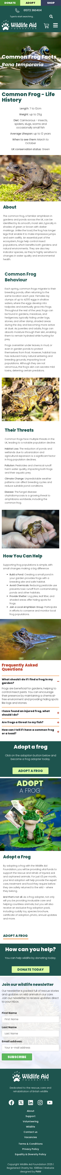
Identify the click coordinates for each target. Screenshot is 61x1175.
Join (12, 607)
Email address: (12, 1041)
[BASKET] (46, 25)
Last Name (9, 1027)
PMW (38, 1171)
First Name (9, 1013)
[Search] (51, 16)
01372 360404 (33, 10)
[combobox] (27, 16)
